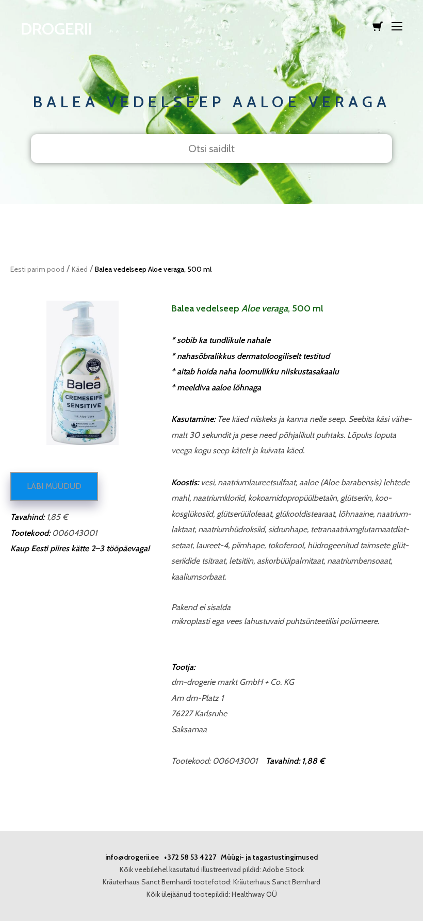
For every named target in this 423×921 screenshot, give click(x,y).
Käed (80, 269)
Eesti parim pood (37, 269)
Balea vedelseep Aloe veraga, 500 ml (153, 269)
